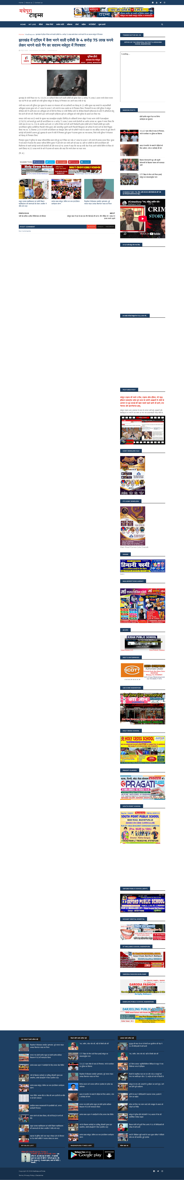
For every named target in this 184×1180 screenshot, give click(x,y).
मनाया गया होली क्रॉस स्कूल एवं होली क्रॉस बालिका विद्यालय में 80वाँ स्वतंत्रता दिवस (46, 1056)
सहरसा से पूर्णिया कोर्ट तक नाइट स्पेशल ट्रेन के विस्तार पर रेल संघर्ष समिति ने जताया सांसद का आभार (47, 1137)
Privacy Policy (29, 1175)
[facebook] (152, 2)
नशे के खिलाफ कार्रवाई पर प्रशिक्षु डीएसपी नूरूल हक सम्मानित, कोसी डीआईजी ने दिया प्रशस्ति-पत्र (46, 1076)
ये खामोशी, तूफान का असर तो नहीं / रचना (43, 1154)
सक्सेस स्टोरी (60, 24)
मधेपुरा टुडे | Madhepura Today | (34, 1152)
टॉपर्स (76, 24)
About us (29, 2)
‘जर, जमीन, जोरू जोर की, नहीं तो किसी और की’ (94, 1044)
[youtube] (156, 2)
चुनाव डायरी (102, 24)
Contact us (38, 2)
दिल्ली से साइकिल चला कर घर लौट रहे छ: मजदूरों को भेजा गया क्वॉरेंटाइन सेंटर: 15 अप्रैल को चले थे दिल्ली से (146, 1075)
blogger (91, 226)
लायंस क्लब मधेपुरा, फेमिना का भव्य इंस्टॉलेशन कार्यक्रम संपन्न (65, 202)
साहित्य (84, 24)
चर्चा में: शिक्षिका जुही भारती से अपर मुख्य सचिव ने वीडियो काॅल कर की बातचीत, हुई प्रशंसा (146, 1136)
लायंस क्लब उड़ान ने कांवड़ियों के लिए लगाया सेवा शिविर (47, 1065)
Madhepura (30, 34)
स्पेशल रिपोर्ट (49, 24)
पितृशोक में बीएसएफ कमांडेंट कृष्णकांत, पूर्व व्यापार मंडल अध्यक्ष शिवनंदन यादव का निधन (98, 202)
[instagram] (164, 2)
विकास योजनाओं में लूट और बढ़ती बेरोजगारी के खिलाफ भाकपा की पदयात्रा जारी (152, 162)
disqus (100, 226)
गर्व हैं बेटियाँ (92, 24)
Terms (21, 1175)
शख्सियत (69, 24)
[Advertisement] (142, 865)
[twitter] (160, 2)
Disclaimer (39, 1175)
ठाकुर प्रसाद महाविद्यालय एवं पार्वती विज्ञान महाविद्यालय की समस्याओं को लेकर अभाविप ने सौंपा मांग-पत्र (33, 203)
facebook (110, 226)
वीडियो (41, 24)
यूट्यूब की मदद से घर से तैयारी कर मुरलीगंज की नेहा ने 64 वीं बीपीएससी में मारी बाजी (145, 1045)
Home (21, 2)
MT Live (32, 24)
